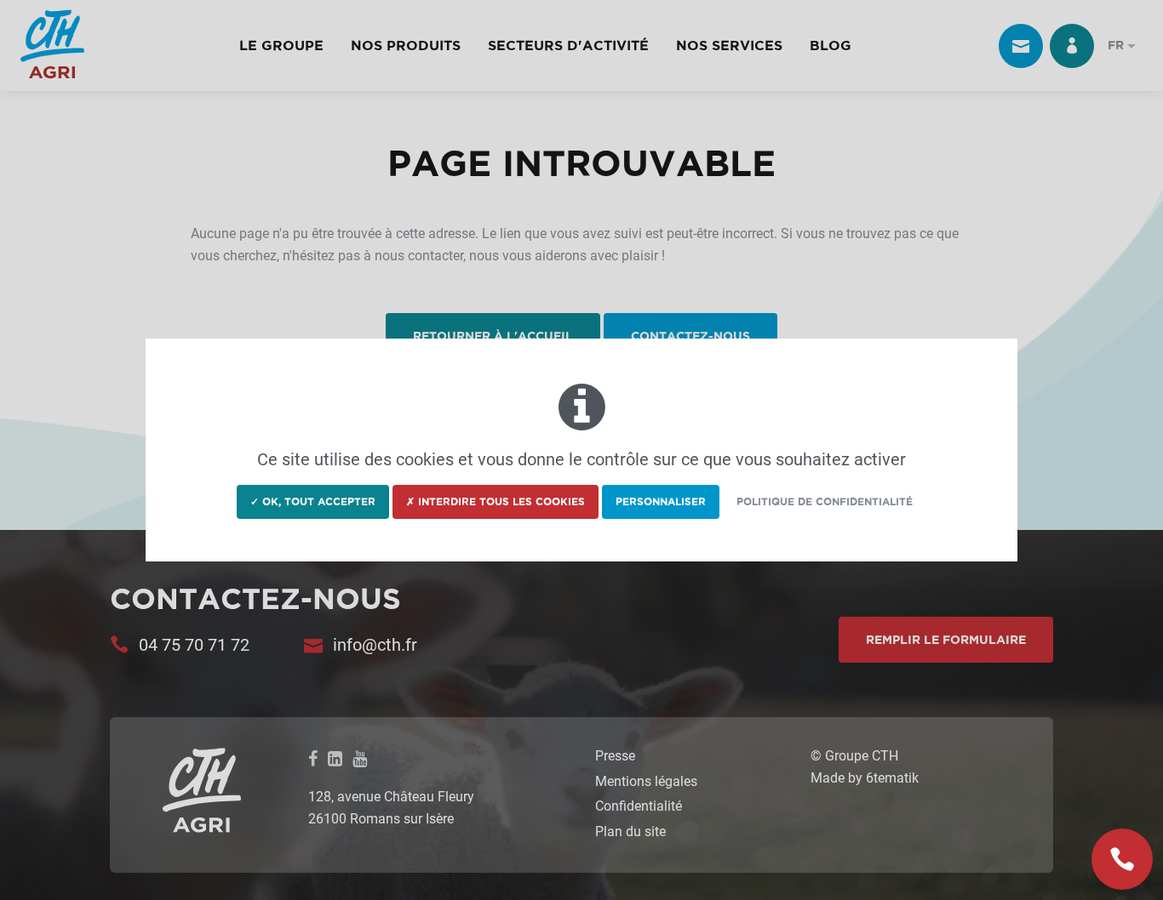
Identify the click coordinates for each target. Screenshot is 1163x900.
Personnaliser (661, 501)
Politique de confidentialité (824, 501)
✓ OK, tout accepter (312, 501)
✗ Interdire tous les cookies (495, 501)
